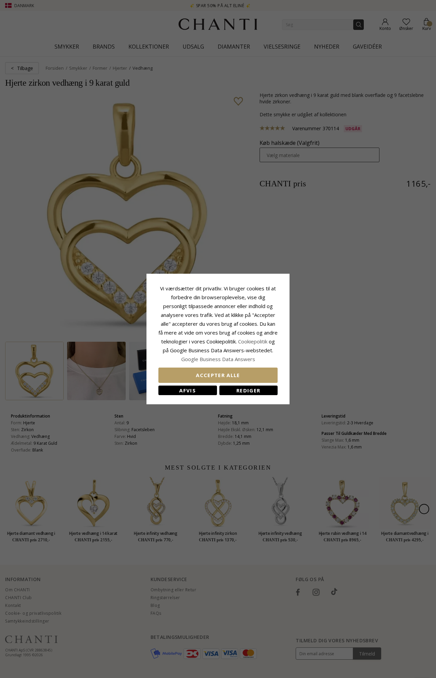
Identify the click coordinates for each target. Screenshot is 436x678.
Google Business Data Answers (218, 359)
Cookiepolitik (252, 341)
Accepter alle (218, 375)
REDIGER (248, 390)
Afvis (187, 390)
